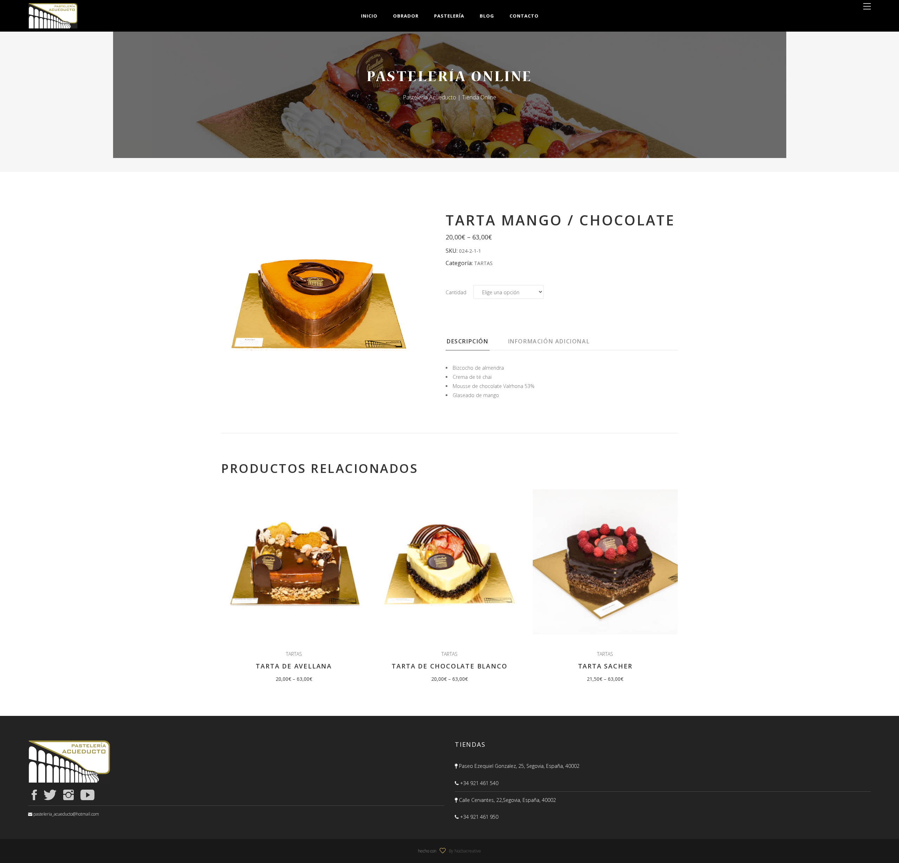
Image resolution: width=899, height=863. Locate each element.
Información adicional (549, 341)
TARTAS (483, 263)
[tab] (476, 343)
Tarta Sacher (605, 666)
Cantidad (456, 292)
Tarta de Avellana (294, 666)
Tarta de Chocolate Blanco (449, 666)
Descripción (467, 341)
